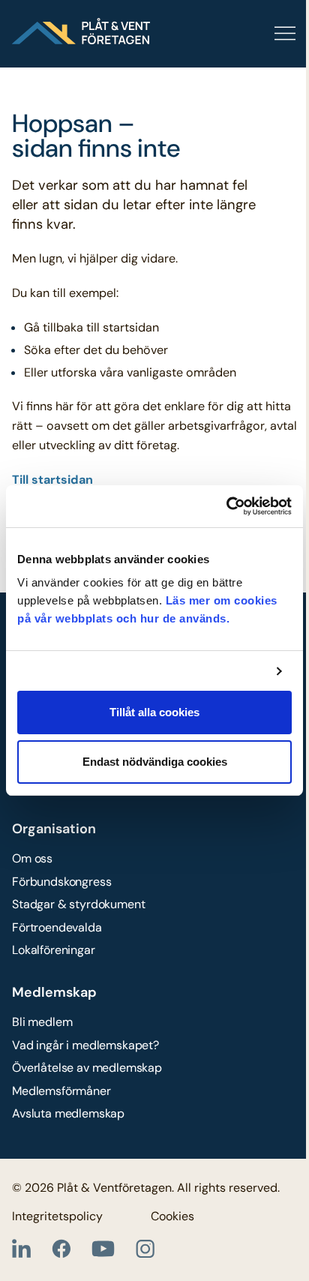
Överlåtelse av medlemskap (87, 1068)
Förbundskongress (61, 882)
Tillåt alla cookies (155, 712)
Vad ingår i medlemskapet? (85, 1045)
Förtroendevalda (57, 927)
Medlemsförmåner (61, 1091)
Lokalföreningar (53, 950)
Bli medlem (42, 1022)
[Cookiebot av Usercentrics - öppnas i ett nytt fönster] (226, 506)
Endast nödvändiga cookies (154, 761)
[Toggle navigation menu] (223, 34)
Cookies (172, 1216)
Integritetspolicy (57, 1216)
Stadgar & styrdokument (78, 904)
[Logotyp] (81, 31)
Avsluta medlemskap (68, 1113)
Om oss (32, 858)
